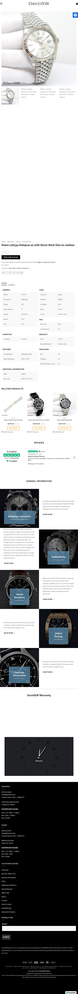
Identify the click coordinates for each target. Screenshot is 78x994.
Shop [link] (3, 242)
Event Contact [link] (7, 904)
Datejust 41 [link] (26, 242)
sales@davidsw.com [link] (8, 794)
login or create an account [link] (46, 262)
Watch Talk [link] (5, 893)
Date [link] (29, 354)
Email (5, 924)
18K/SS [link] (60, 299)
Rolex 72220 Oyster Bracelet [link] (13, 420)
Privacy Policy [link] (35, 966)
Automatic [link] (24, 299)
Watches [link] (10, 242)
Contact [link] (4, 900)
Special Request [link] (7, 889)
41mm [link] (60, 294)
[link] (75, 15)
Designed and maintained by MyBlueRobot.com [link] (39, 973)
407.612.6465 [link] (6, 792)
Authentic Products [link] (8, 912)
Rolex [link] (18, 242)
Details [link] (4, 285)
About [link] (4, 897)
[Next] (72, 48)
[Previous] (5, 48)
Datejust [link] (19, 268)
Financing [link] (5, 870)
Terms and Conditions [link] (21, 966)
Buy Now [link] (13, 428)
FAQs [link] (3, 881)
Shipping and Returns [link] (9, 885)
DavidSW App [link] (6, 908)
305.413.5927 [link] (6, 831)
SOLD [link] (10, 268)
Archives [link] (9, 966)
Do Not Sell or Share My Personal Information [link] (39, 968)
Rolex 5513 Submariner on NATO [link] (39, 420)
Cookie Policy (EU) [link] (65, 966)
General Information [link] (9, 877)
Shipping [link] (11, 285)
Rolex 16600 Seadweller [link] (64, 420)
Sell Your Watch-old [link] (8, 874)
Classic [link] (23, 374)
